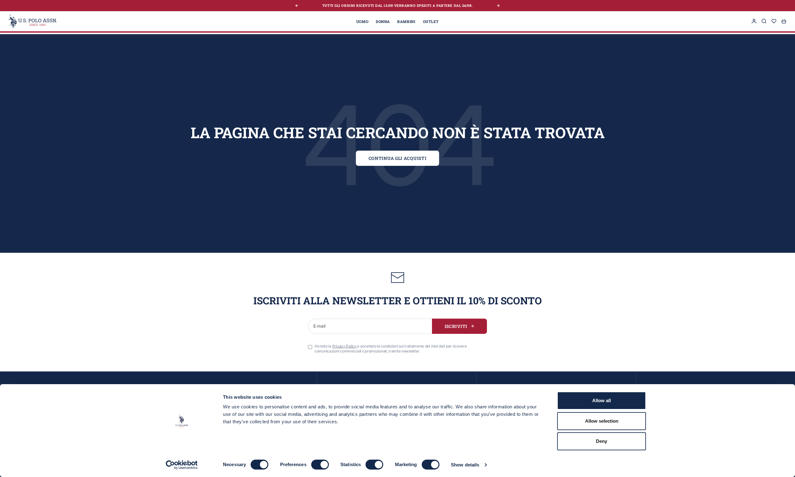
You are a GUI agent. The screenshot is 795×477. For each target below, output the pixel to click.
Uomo (362, 21)
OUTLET (431, 21)
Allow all (601, 400)
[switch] (320, 465)
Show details (465, 464)
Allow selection (601, 421)
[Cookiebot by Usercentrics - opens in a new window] (182, 465)
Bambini (406, 21)
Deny (601, 441)
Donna (383, 21)
